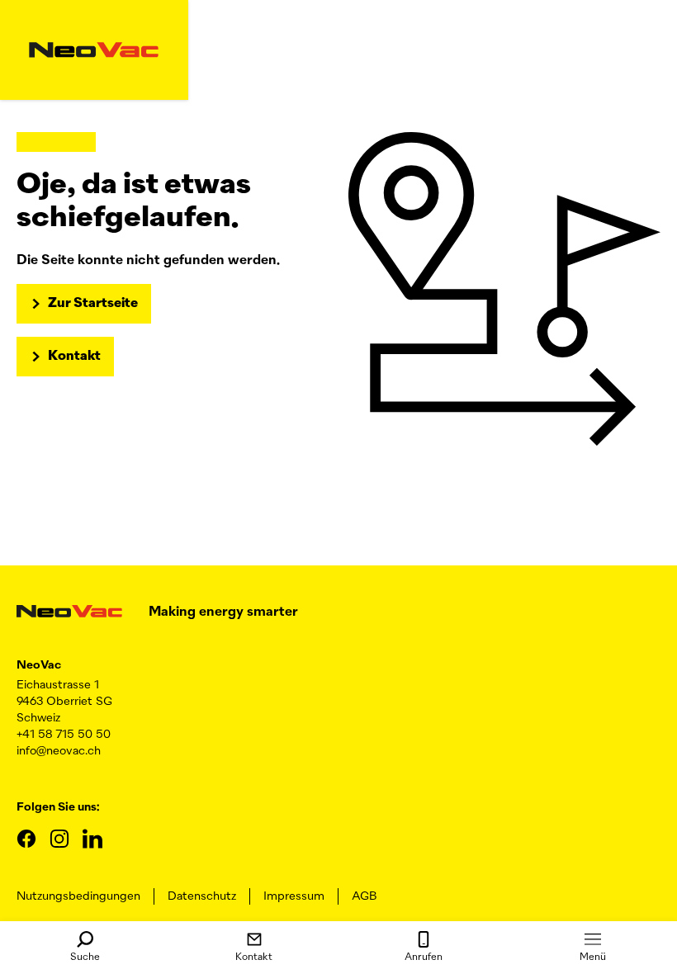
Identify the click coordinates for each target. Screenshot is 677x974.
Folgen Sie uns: (58, 807)
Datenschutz (202, 896)
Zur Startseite (93, 303)
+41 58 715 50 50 (64, 734)
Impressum (293, 896)
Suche (85, 957)
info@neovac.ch (59, 751)
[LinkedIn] (92, 839)
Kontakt (253, 957)
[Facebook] (26, 839)
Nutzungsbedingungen (78, 896)
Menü (593, 957)
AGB (364, 896)
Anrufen (424, 957)
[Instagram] (59, 839)
